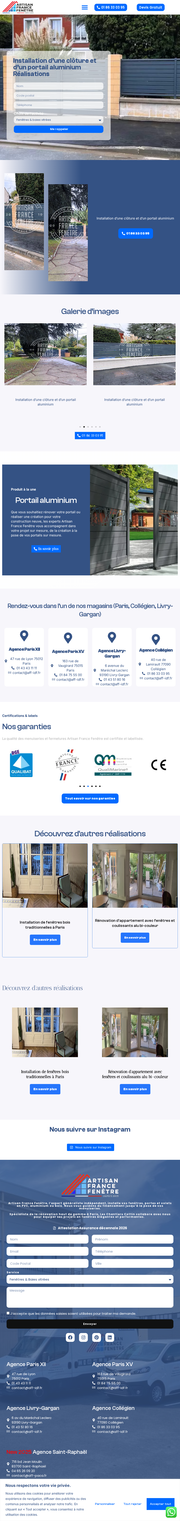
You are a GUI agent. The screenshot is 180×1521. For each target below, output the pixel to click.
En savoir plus (45, 940)
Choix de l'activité (28, 113)
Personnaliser (105, 1504)
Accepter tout (160, 1504)
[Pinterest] (96, 1337)
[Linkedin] (109, 1337)
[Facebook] (70, 1337)
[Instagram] (83, 1337)
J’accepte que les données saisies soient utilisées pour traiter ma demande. (73, 1313)
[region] (90, 1500)
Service (13, 1272)
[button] (85, 7)
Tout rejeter (132, 1504)
